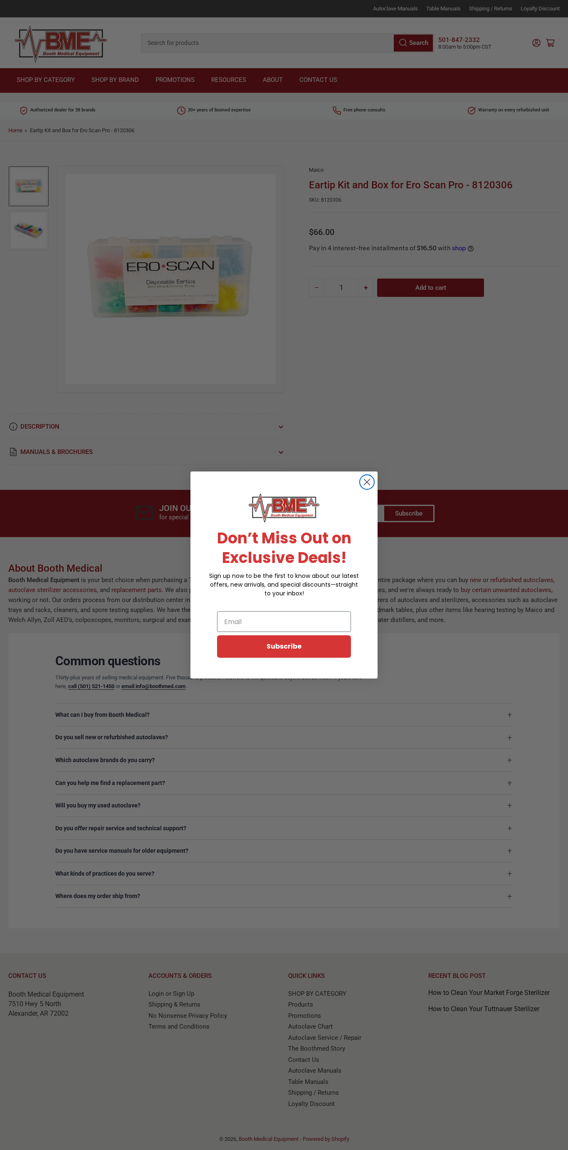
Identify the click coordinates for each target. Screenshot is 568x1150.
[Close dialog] (367, 482)
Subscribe (284, 646)
